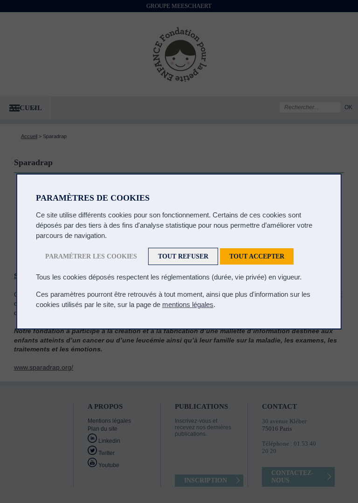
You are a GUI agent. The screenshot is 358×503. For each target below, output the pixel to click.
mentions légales (187, 304)
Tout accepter (256, 256)
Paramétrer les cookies (91, 256)
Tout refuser (183, 256)
